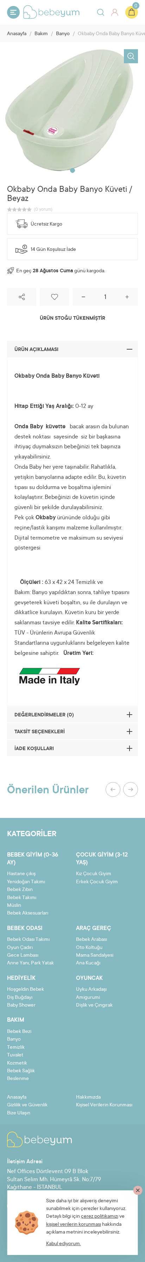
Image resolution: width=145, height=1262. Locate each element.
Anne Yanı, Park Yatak (30, 963)
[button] (72, 170)
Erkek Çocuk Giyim (97, 882)
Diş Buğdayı (19, 998)
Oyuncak (89, 978)
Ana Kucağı (88, 963)
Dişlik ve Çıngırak (94, 1005)
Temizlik (16, 1047)
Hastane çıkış (21, 874)
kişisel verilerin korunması (73, 1225)
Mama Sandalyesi (94, 955)
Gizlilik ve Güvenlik (27, 1105)
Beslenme (18, 1079)
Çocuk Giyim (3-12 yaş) (102, 859)
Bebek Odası (25, 928)
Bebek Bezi (19, 1032)
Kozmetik (17, 1063)
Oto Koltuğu (89, 948)
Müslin (14, 906)
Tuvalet (15, 1055)
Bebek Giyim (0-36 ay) (32, 859)
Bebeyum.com (51, 12)
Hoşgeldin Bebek (25, 990)
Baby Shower (21, 1005)
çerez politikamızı (99, 1216)
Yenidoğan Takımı (26, 882)
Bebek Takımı (21, 898)
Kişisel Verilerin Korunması (104, 1105)
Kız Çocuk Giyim (93, 874)
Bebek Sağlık (21, 1071)
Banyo (63, 34)
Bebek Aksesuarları (27, 913)
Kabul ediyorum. (63, 1244)
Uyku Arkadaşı (91, 990)
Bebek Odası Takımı (28, 940)
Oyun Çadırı (20, 948)
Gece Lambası (22, 955)
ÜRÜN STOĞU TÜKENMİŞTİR (72, 318)
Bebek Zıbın (20, 890)
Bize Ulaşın (18, 1113)
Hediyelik (21, 978)
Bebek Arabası (91, 940)
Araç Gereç (93, 928)
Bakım (41, 34)
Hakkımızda (88, 1097)
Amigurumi (88, 998)
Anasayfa (16, 34)
